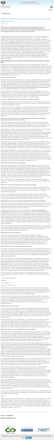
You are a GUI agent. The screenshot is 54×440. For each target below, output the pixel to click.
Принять (29, 437)
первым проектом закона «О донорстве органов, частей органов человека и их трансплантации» (25, 87)
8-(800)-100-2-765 (5, 6)
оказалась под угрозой (14, 42)
